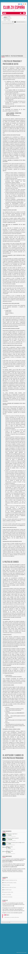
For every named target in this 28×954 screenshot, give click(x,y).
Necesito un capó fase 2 (12, 833)
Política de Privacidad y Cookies (9, 882)
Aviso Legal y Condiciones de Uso (10, 880)
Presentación (10, 851)
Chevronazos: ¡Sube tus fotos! (9, 887)
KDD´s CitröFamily (7, 894)
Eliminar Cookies (6, 885)
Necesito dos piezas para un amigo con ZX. (16, 842)
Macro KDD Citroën (7, 889)
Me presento (10, 846)
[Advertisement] (14, 40)
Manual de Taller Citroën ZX (12, 838)
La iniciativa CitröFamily (7, 897)
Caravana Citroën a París (8, 892)
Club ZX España (14, 7)
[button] (20, 13)
